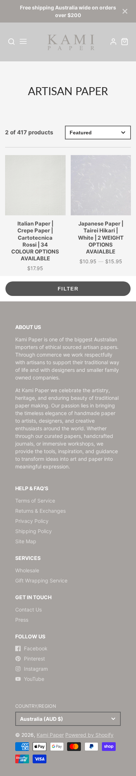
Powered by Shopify (89, 735)
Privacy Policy (32, 521)
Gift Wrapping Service (41, 580)
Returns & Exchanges (40, 511)
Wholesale (27, 570)
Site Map (25, 541)
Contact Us (28, 609)
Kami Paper (50, 735)
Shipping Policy (33, 531)
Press (21, 620)
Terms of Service (35, 500)
